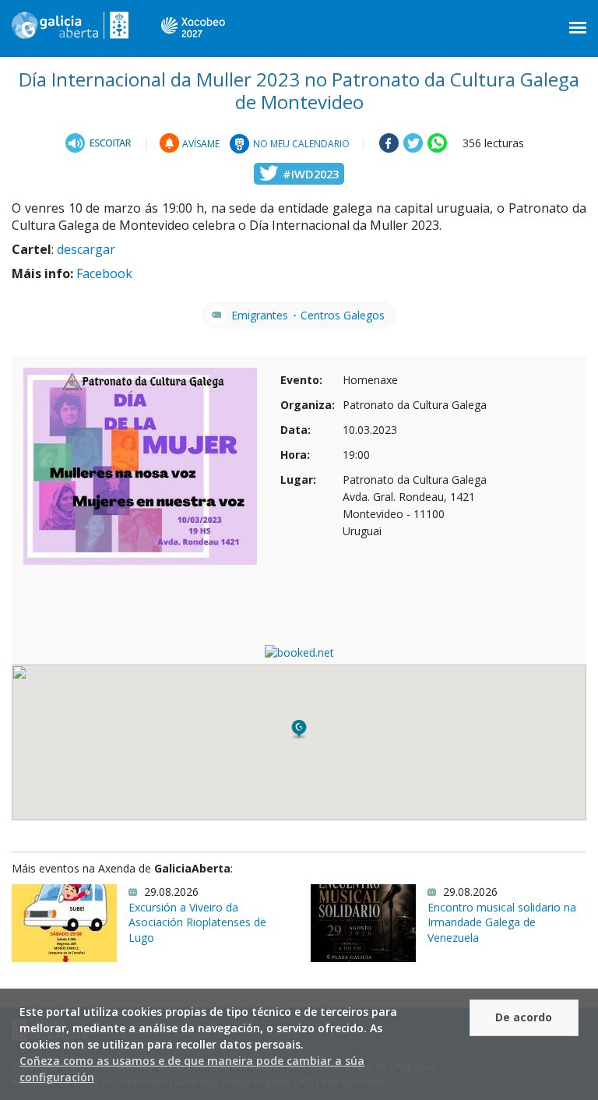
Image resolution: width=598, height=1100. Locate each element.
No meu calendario (301, 143)
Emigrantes (259, 315)
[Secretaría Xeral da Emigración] (70, 31)
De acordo (523, 1017)
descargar (86, 249)
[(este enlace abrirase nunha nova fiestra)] (100, 143)
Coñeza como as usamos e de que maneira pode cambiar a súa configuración (191, 1068)
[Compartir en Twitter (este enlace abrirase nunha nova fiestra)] (413, 148)
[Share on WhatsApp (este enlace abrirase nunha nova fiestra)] (437, 148)
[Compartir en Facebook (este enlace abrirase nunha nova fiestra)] (389, 148)
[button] (299, 729)
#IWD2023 (311, 174)
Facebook (104, 273)
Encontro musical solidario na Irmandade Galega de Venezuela (501, 922)
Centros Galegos (343, 315)
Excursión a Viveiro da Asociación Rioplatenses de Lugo (197, 922)
